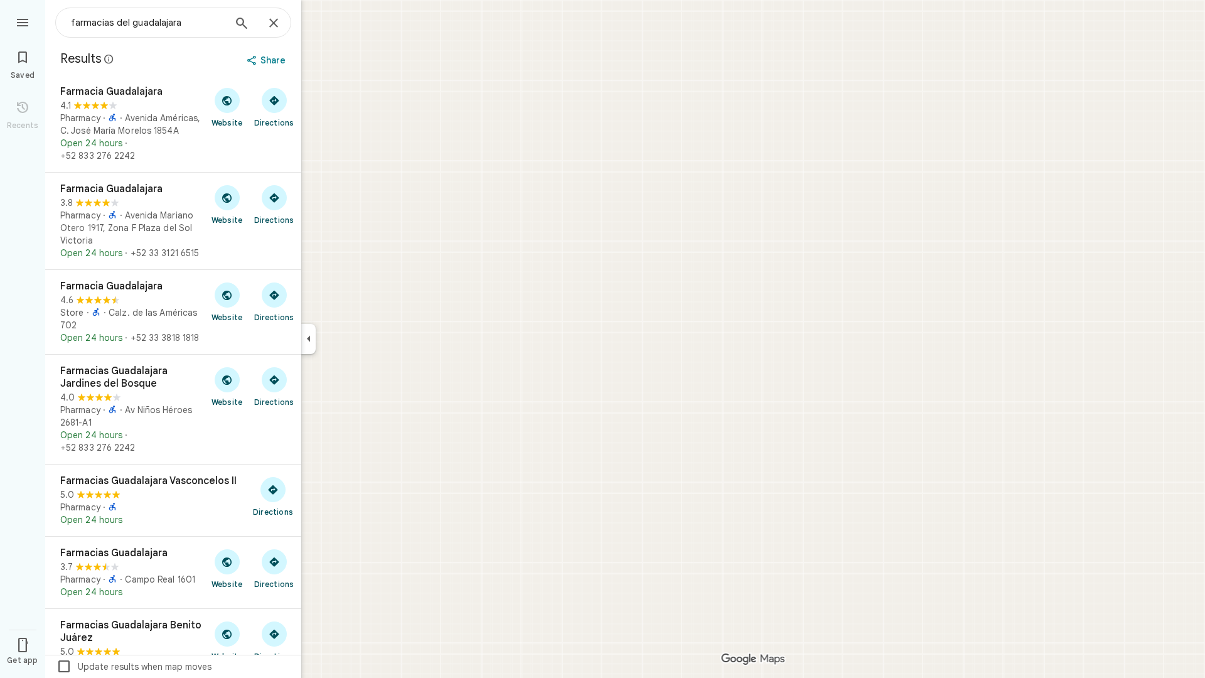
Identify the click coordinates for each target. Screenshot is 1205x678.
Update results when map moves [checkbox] (134, 666)
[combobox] (147, 22)
